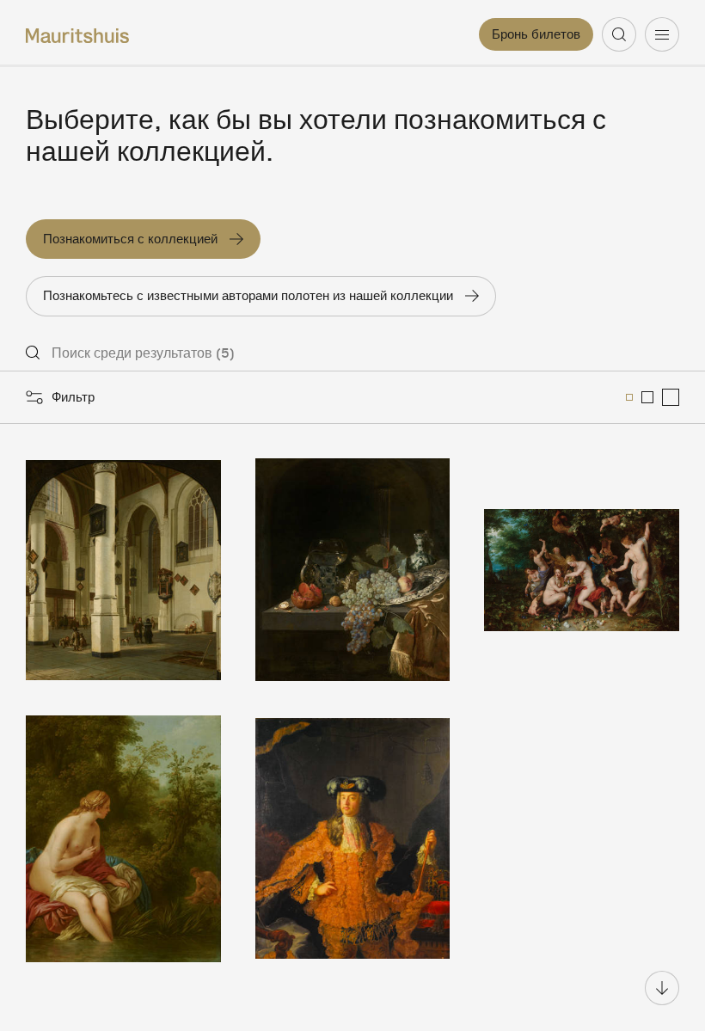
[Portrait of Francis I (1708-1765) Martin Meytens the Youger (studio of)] (353, 838)
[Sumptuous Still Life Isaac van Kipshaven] (353, 569)
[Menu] (662, 34)
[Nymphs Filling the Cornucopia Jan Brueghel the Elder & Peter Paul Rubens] (581, 569)
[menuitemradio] (629, 397)
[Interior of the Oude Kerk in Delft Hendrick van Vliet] (123, 569)
